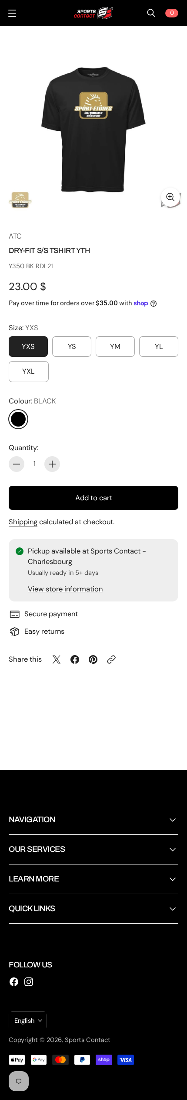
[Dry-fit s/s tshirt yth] (93, 120)
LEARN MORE (34, 879)
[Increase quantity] (52, 464)
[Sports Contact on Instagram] (28, 982)
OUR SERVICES (37, 849)
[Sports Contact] (93, 13)
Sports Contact (87, 1039)
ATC (15, 236)
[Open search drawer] (151, 13)
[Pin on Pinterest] (93, 659)
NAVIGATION (32, 819)
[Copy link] (111, 659)
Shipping (23, 521)
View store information (65, 589)
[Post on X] (56, 659)
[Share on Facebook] (75, 659)
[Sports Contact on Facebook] (14, 982)
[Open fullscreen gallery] (170, 197)
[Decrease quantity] (16, 464)
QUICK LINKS (32, 908)
